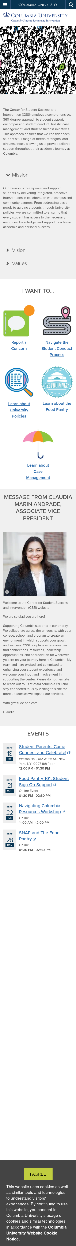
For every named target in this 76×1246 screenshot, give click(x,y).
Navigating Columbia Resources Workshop (40, 808)
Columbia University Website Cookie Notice (36, 1233)
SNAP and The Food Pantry (39, 835)
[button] (5, 4)
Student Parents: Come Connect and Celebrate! (42, 749)
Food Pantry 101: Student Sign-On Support (44, 781)
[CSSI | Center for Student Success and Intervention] (38, 17)
